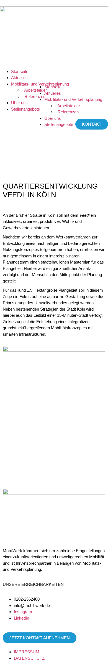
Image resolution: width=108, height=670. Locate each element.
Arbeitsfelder (67, 105)
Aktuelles (19, 77)
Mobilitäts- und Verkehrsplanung (73, 99)
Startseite (19, 71)
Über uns (19, 102)
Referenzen (67, 111)
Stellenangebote (25, 109)
